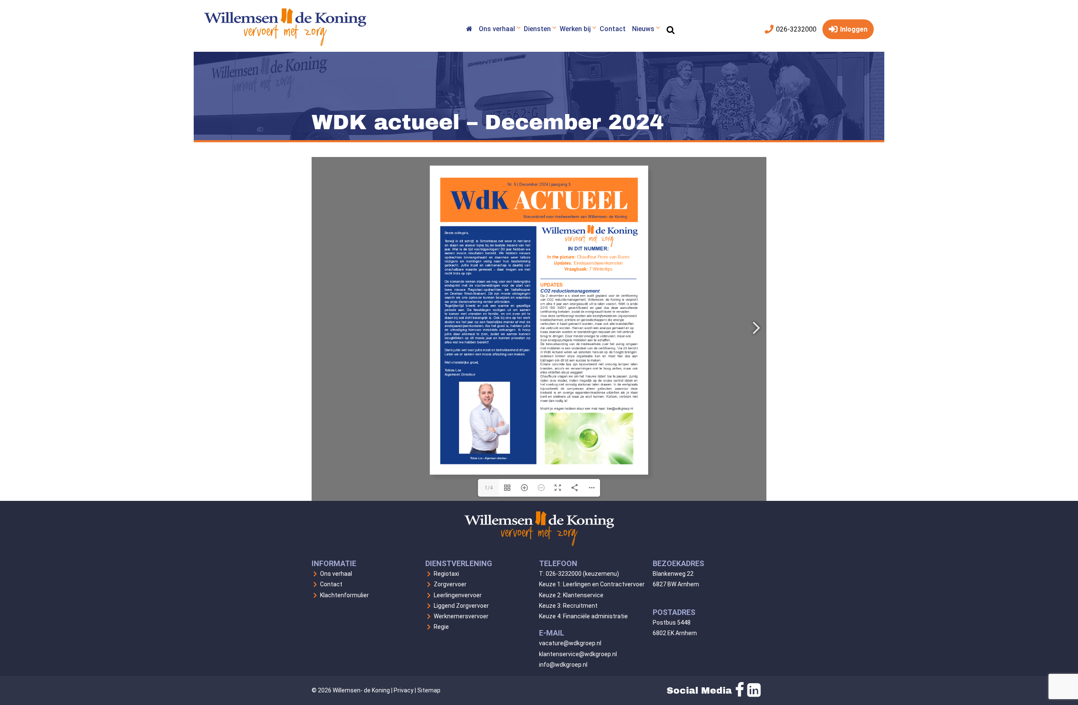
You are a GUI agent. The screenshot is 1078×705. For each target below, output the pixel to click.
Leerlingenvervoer (458, 595)
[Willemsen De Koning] (469, 30)
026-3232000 (795, 29)
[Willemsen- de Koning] (285, 44)
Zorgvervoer (450, 584)
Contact (331, 584)
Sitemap (428, 690)
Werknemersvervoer (461, 616)
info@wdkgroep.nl (563, 664)
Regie (441, 626)
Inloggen (852, 29)
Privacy (404, 690)
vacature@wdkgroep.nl (570, 643)
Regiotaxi (446, 573)
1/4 (489, 488)
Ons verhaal (336, 573)
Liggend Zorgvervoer (461, 605)
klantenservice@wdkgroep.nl (578, 654)
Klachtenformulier (344, 595)
